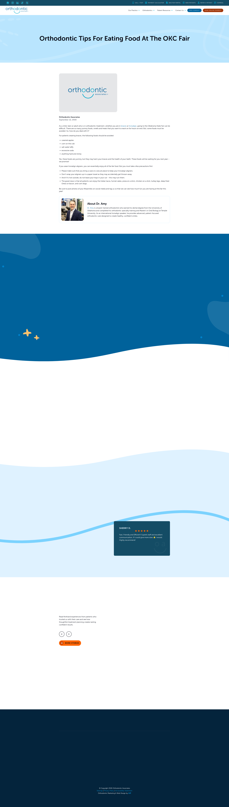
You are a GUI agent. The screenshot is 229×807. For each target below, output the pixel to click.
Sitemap (100, 791)
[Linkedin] (17, 3)
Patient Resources (163, 10)
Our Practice (132, 10)
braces (123, 126)
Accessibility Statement (123, 791)
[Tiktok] (22, 3)
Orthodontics (147, 10)
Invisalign (133, 126)
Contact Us (179, 10)
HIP (129, 793)
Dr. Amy (90, 208)
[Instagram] (13, 3)
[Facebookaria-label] (8, 3)
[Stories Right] (69, 634)
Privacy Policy (109, 791)
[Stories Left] (61, 634)
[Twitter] (27, 3)
